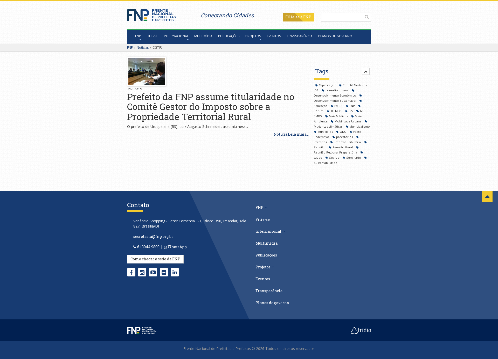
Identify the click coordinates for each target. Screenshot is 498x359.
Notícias (143, 47)
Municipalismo (359, 126)
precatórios (345, 137)
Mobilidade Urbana (348, 121)
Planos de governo (335, 36)
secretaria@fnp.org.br (153, 236)
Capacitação (327, 85)
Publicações (229, 36)
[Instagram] (142, 272)
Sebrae (334, 157)
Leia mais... (298, 134)
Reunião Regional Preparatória (336, 152)
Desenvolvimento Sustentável (335, 100)
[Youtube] (153, 272)
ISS (351, 111)
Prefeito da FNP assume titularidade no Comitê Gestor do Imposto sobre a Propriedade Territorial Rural (210, 106)
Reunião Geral (343, 147)
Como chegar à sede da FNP (155, 259)
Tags (321, 71)
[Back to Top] (487, 196)
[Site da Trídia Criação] (361, 330)
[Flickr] (164, 272)
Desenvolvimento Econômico (335, 95)
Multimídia (203, 36)
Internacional (176, 36)
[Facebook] (131, 272)
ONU (343, 132)
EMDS (338, 106)
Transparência (300, 36)
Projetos (253, 36)
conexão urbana (337, 90)
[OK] (367, 17)
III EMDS (336, 111)
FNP (138, 36)
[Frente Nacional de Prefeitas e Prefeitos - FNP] (141, 330)
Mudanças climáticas (328, 126)
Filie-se (292, 16)
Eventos (274, 36)
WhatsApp (177, 246)
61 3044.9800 (148, 246)
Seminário (354, 157)
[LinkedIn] (174, 272)
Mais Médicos (339, 116)
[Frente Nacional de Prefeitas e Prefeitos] (151, 14)
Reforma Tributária (348, 142)
